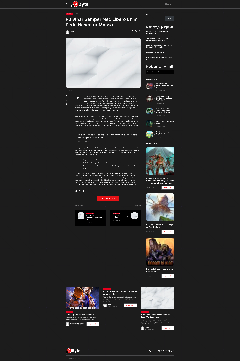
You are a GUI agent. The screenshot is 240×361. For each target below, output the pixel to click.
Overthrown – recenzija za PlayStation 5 (159, 58)
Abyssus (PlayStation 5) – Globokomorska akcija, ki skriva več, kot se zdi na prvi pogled (160, 180)
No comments (91, 14)
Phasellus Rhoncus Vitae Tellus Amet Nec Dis (94, 217)
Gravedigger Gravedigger (77, 323)
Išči (147, 14)
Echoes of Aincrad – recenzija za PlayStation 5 (159, 226)
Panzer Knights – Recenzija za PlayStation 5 (157, 32)
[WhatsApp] (171, 351)
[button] (67, 4)
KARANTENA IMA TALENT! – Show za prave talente (120, 293)
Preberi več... (168, 187)
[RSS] (173, 351)
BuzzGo (72, 31)
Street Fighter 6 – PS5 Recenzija (80, 315)
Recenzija (70, 13)
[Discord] (169, 351)
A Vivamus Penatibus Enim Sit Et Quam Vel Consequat (155, 316)
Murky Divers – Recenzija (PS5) (157, 52)
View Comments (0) (107, 198)
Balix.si (80, 358)
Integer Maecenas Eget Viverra (120, 217)
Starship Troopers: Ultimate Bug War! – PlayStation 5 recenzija (160, 46)
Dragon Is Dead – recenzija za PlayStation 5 (159, 270)
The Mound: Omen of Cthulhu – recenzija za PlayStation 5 (157, 39)
